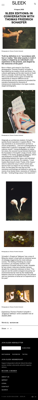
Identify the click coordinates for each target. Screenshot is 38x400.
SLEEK (19, 3)
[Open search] (35, 3)
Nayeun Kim (14, 322)
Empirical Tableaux (24, 155)
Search (5, 390)
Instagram (6, 354)
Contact (5, 386)
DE (35, 396)
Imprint (5, 380)
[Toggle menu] (3, 5)
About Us (5, 377)
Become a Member (9, 370)
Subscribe (26, 348)
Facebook (16, 354)
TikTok (25, 354)
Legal (4, 383)
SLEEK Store (6, 315)
